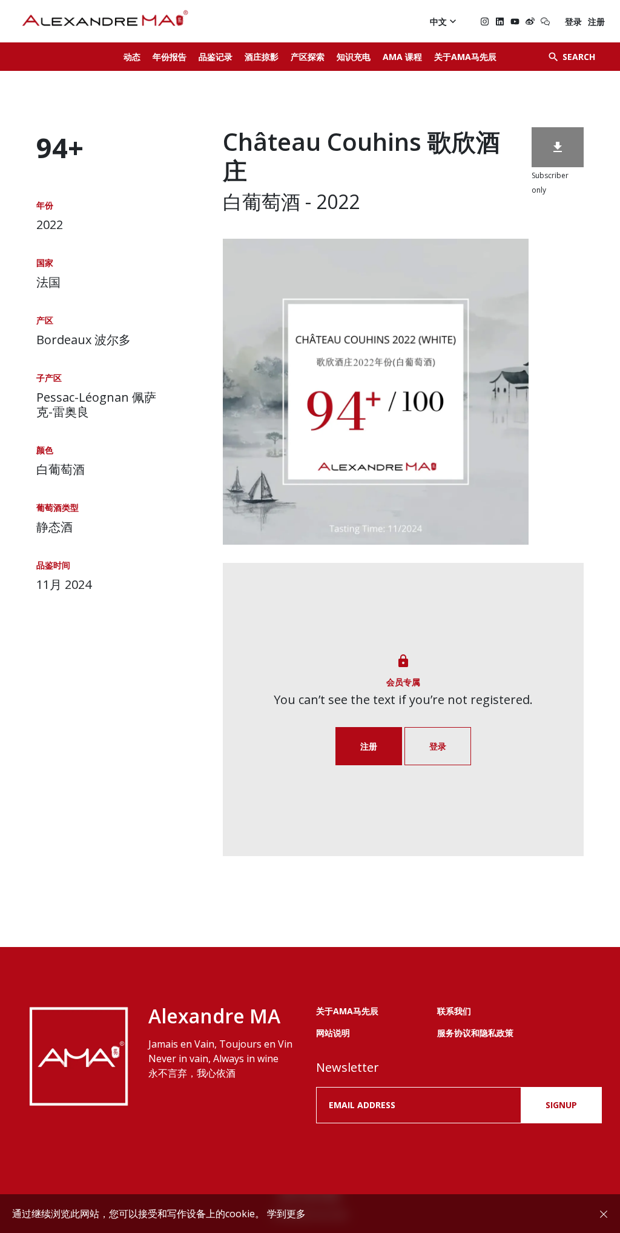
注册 (596, 21)
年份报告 (169, 56)
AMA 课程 (402, 56)
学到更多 (286, 1213)
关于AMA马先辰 (465, 56)
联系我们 (454, 1011)
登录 (573, 21)
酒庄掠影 (262, 56)
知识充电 (354, 56)
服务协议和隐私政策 (475, 1033)
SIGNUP (561, 1105)
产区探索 (308, 56)
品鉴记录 (215, 56)
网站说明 (333, 1033)
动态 (132, 56)
